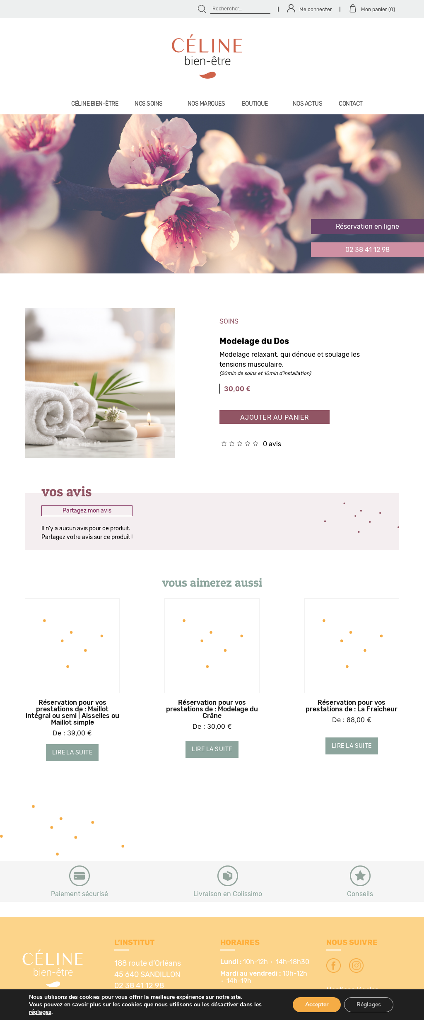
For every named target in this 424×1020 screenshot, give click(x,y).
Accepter (316, 1004)
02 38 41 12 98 (367, 250)
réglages (40, 1012)
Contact (351, 104)
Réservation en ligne (367, 226)
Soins (228, 321)
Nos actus (308, 104)
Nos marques (206, 104)
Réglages (369, 1004)
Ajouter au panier (274, 417)
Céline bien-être (94, 104)
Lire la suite (72, 753)
